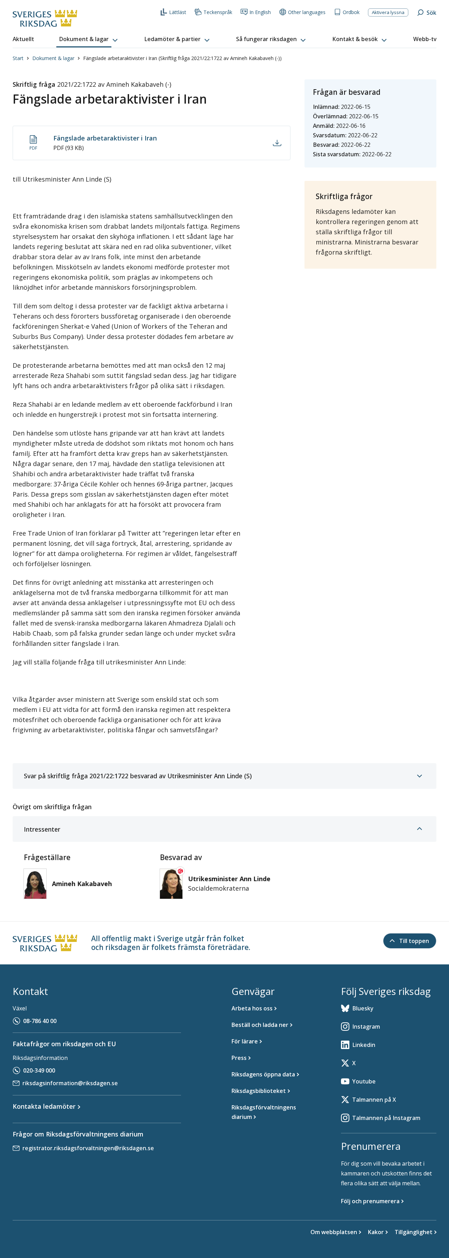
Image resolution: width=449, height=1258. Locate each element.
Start (18, 58)
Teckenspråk (217, 12)
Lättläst (177, 12)
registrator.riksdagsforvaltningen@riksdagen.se (88, 1148)
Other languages (307, 12)
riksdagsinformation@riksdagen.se (70, 1083)
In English (260, 12)
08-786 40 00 (39, 1021)
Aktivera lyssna (388, 12)
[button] (89, 39)
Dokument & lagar (53, 58)
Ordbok (351, 12)
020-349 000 (39, 1070)
